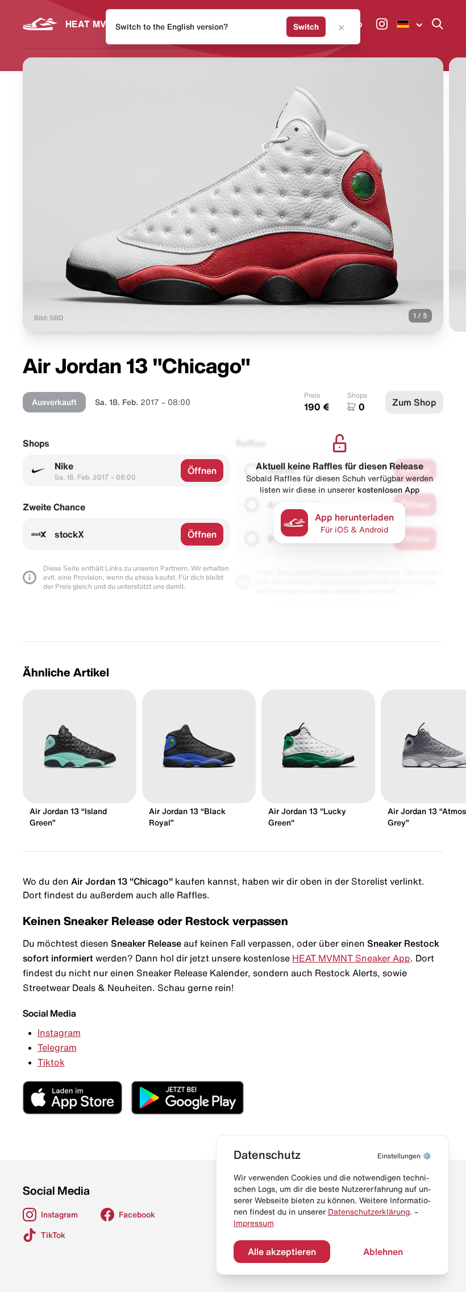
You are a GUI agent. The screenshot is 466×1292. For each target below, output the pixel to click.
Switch (306, 27)
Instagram (59, 1032)
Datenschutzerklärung (369, 1212)
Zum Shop (414, 402)
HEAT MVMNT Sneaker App (351, 958)
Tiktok (51, 1062)
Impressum (254, 1223)
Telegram (57, 1047)
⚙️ (404, 1155)
